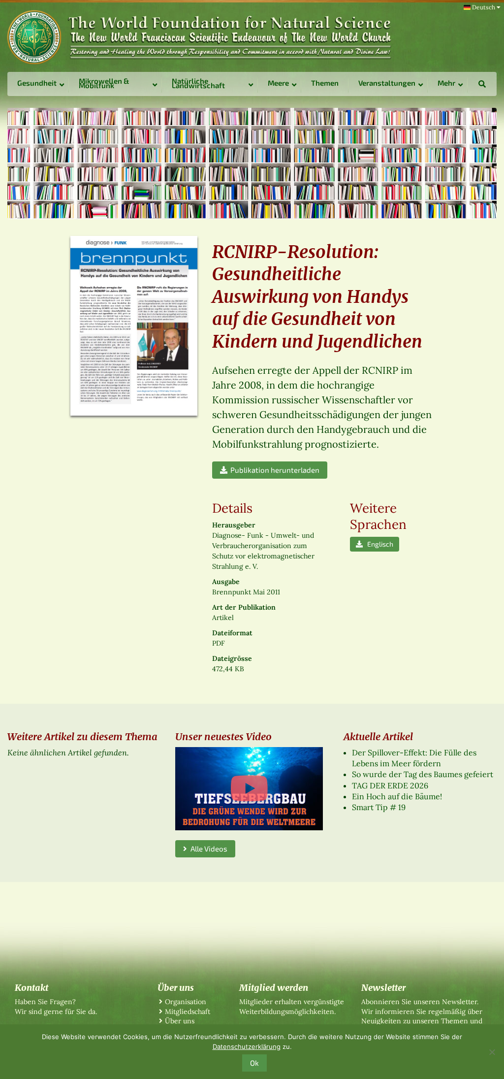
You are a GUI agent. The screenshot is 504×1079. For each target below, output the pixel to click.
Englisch (378, 544)
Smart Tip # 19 (379, 807)
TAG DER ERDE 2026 (390, 785)
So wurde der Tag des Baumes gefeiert (422, 774)
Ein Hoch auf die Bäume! (397, 796)
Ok (254, 1062)
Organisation (185, 1001)
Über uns (179, 1020)
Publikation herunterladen (273, 469)
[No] (492, 1052)
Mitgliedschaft (187, 1011)
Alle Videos (207, 848)
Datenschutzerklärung (247, 1046)
